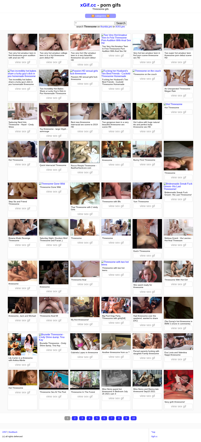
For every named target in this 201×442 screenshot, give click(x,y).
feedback (13, 432)
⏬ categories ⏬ (100, 16)
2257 (4, 432)
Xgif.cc (154, 436)
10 (133, 418)
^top (153, 432)
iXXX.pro (120, 26)
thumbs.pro (106, 26)
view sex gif (22, 62)
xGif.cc (88, 5)
